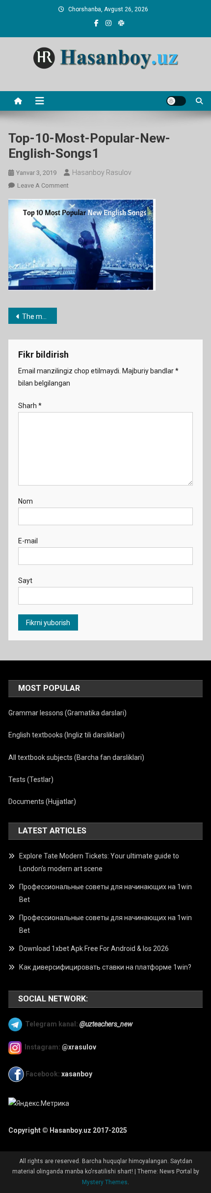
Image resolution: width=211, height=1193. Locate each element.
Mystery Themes (105, 1182)
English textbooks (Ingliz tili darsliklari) (66, 735)
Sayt (25, 580)
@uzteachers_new (105, 1023)
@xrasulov (79, 1047)
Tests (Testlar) (30, 779)
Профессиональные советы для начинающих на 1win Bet (105, 893)
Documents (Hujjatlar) (42, 801)
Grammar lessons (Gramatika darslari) (67, 713)
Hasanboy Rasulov (102, 172)
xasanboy (77, 1074)
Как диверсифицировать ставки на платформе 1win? (105, 967)
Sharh (30, 406)
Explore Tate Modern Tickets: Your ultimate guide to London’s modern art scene (99, 862)
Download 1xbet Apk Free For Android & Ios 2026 (94, 948)
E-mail (28, 541)
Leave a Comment (43, 185)
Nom (25, 501)
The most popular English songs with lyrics (39, 316)
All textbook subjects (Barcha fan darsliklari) (76, 757)
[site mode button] (176, 101)
